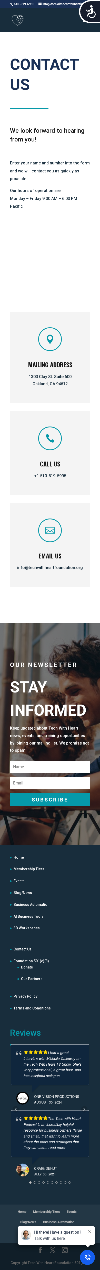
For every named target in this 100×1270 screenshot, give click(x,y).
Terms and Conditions (32, 1008)
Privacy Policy (25, 996)
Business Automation (31, 905)
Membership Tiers (29, 869)
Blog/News (23, 893)
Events (19, 881)
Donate (27, 967)
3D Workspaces (27, 928)
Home (19, 857)
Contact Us (23, 949)
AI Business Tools (29, 916)
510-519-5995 (24, 4)
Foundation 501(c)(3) (31, 961)
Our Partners (32, 979)
